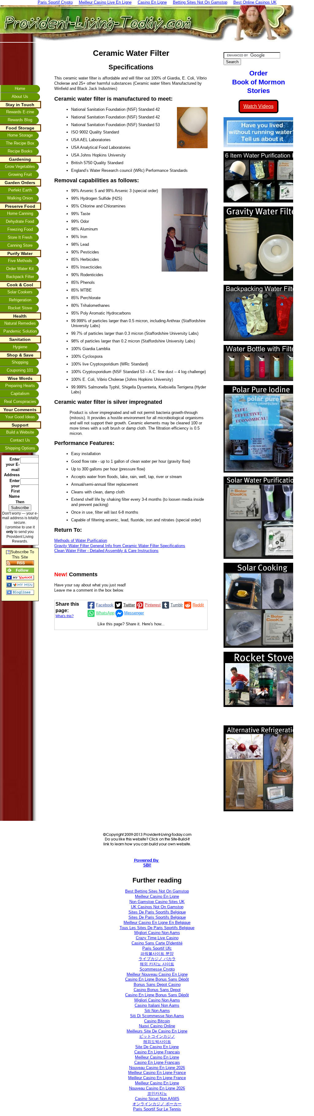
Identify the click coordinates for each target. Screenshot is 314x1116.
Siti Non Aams (157, 1010)
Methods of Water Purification (80, 540)
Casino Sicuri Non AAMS (157, 1098)
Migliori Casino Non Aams (157, 932)
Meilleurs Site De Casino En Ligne (157, 1031)
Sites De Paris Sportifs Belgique (157, 912)
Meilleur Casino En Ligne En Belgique (157, 922)
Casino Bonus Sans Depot (157, 989)
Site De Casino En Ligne (157, 1047)
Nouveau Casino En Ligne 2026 (157, 1067)
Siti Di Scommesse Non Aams (157, 1016)
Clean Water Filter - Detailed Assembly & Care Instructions (106, 550)
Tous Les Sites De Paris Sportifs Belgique (157, 927)
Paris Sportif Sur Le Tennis (157, 1109)
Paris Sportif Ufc (157, 948)
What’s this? (65, 616)
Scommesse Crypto (157, 969)
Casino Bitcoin (157, 1021)
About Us (20, 96)
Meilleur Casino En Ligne (157, 896)
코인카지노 (157, 1093)
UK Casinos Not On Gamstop (157, 907)
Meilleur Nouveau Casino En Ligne (157, 974)
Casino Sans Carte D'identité (157, 943)
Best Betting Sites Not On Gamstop (157, 891)
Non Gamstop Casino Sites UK (157, 901)
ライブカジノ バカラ (157, 958)
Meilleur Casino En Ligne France (157, 1072)
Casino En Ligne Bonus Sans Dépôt (157, 979)
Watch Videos (258, 106)
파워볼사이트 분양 (157, 953)
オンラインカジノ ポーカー (157, 1104)
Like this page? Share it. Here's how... (131, 624)
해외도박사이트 (157, 1041)
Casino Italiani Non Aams (157, 1005)
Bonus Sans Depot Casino (157, 984)
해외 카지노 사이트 (157, 964)
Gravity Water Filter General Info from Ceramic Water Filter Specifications (119, 545)
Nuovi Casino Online (157, 1026)
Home (20, 88)
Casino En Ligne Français (157, 1052)
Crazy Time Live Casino (157, 938)
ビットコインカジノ (157, 1036)
